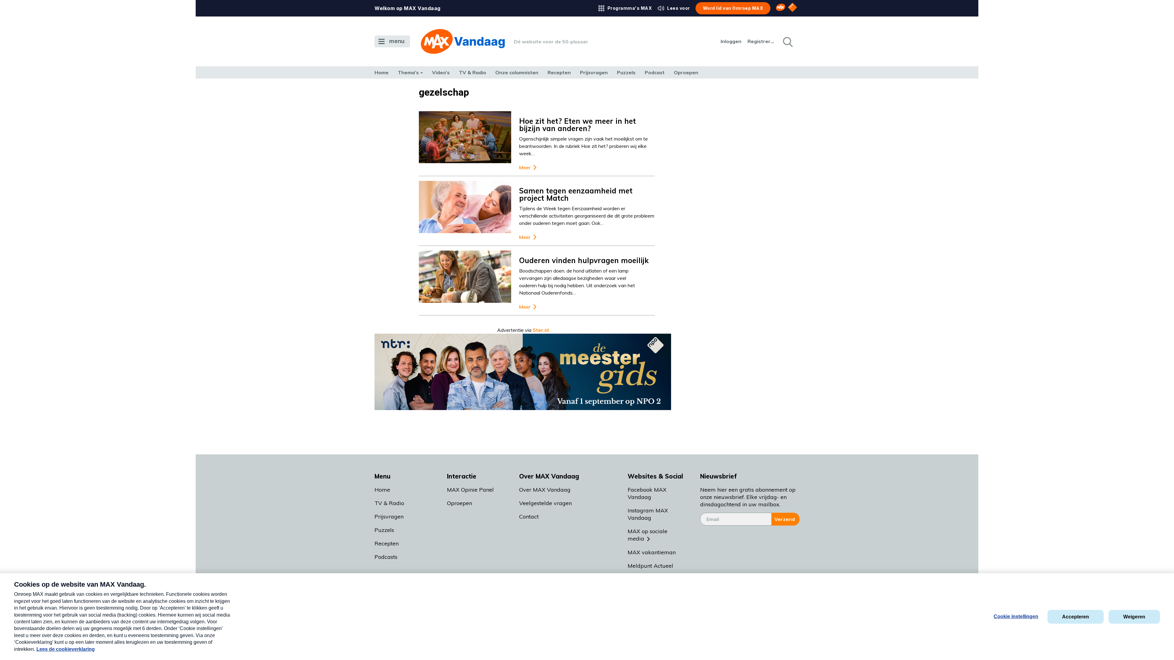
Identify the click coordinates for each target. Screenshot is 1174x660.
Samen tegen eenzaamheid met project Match (576, 194)
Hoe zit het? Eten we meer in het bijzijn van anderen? (577, 124)
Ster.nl (541, 330)
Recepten (559, 72)
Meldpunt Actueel (650, 565)
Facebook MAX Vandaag (647, 493)
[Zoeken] (787, 41)
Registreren (761, 41)
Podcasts (386, 556)
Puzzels (626, 72)
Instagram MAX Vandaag (648, 514)
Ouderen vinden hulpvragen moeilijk (584, 260)
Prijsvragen (594, 72)
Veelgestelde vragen (545, 503)
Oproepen (686, 72)
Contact (529, 516)
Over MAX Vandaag (544, 489)
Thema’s (408, 72)
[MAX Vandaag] (463, 41)
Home (382, 72)
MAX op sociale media (647, 535)
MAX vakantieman (652, 552)
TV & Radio (472, 72)
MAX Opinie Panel (470, 489)
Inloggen (731, 41)
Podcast (655, 72)
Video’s (441, 72)
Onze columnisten (516, 72)
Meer (524, 167)
